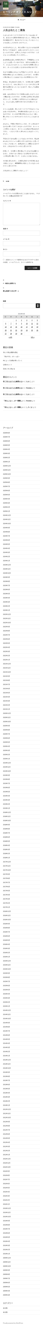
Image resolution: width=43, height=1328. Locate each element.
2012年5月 (6, 1138)
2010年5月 (6, 1237)
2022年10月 (7, 622)
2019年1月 (6, 808)
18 (32, 327)
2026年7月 (6, 437)
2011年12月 (7, 1159)
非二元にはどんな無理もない (13, 381)
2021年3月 (6, 701)
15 (16, 327)
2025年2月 (6, 507)
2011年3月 (6, 1196)
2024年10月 (7, 523)
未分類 (7, 181)
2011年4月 (6, 1192)
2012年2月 (6, 1150)
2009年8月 (6, 1274)
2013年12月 (7, 1060)
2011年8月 (6, 1175)
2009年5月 (6, 1287)
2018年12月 (7, 812)
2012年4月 (6, 1142)
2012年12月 (7, 1109)
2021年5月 (6, 693)
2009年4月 (6, 1291)
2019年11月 (7, 767)
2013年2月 (6, 1101)
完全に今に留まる (9, 369)
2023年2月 (6, 606)
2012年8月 (6, 1126)
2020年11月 (7, 717)
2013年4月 (6, 1093)
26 (37, 330)
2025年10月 (7, 474)
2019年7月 (6, 783)
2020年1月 (6, 759)
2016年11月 (7, 915)
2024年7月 (6, 536)
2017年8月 (6, 878)
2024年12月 (7, 515)
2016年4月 (6, 944)
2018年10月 (7, 820)
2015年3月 (6, 998)
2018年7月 (6, 833)
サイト (5, 249)
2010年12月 (7, 1208)
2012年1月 (6, 1154)
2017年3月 (6, 899)
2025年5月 (6, 495)
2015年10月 (7, 969)
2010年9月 (6, 1221)
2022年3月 (6, 651)
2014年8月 (6, 1027)
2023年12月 (7, 565)
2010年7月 (6, 1229)
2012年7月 (6, 1130)
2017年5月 (6, 890)
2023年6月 (6, 589)
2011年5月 (6, 1188)
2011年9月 (6, 1171)
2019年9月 (6, 775)
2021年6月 (6, 688)
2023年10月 (7, 573)
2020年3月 (6, 750)
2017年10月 (7, 870)
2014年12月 (7, 1010)
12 (37, 323)
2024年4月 (6, 548)
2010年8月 (6, 1225)
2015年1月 (6, 1006)
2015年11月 (7, 965)
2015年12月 (7, 961)
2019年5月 (6, 792)
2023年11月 (7, 569)
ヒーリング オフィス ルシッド (20, 11)
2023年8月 (6, 581)
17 (27, 327)
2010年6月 (6, 1233)
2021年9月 (6, 676)
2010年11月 (7, 1212)
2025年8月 (6, 482)
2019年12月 (7, 763)
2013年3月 (6, 1097)
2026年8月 (6, 433)
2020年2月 (6, 754)
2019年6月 (6, 787)
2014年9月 (6, 1023)
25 (32, 330)
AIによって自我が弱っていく (12, 360)
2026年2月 (6, 457)
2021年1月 (6, 709)
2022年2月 (6, 655)
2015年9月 (6, 973)
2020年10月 (7, 721)
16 (21, 327)
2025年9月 (6, 478)
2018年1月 (6, 857)
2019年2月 (6, 804)
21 (11, 330)
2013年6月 (6, 1084)
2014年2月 (6, 1051)
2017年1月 (6, 907)
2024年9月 (6, 528)
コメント (7, 201)
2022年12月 (7, 614)
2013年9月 (6, 1072)
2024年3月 (6, 552)
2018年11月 (7, 816)
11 (32, 323)
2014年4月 (6, 1043)
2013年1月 (6, 1105)
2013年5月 (6, 1089)
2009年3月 (6, 1295)
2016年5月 (6, 940)
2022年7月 (6, 635)
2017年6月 (6, 886)
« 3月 (10, 337)
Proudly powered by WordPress (13, 1323)
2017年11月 (7, 866)
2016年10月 (7, 919)
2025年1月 (6, 511)
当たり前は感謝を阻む (10, 352)
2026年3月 (6, 453)
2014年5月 (6, 1039)
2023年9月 (6, 577)
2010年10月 (7, 1216)
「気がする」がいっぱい (11, 356)
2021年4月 (6, 697)
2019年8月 (6, 779)
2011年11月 (6, 1163)
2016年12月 (7, 911)
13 (5, 327)
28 (11, 333)
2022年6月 (6, 639)
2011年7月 (6, 1179)
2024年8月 (6, 532)
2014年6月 (6, 1035)
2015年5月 (6, 990)
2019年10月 (7, 771)
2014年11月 (7, 1014)
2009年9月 (6, 1270)
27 (5, 333)
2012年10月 (7, 1117)
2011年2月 (6, 1200)
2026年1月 (6, 462)
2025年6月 (6, 490)
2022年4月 (6, 647)
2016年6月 (6, 936)
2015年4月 (6, 994)
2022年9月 (6, 626)
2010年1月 (6, 1254)
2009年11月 (7, 1262)
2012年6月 (6, 1134)
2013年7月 (6, 1080)
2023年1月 (6, 610)
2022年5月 (6, 643)
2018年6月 (6, 837)
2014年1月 (6, 1056)
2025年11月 (7, 470)
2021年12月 (7, 664)
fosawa (17, 27)
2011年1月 (6, 1204)
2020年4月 (6, 746)
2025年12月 (7, 466)
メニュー (22, 19)
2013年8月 (6, 1076)
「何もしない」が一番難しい (13, 401)
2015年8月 (6, 977)
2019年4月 (6, 796)
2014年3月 (6, 1047)
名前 (5, 229)
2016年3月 (6, 948)
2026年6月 (6, 441)
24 (27, 330)
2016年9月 (6, 924)
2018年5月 (6, 841)
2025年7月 (6, 486)
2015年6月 (6, 985)
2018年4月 (6, 845)
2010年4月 (6, 1241)
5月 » (32, 337)
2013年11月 (7, 1064)
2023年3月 (6, 602)
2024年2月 (6, 556)
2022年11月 (7, 618)
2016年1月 (6, 957)
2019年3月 (6, 800)
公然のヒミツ (7, 364)
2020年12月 (7, 713)
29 (16, 333)
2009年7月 (6, 1278)
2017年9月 (6, 874)
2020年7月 (6, 734)
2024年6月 (6, 540)
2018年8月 (6, 829)
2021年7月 (6, 684)
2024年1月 (6, 561)
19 (37, 327)
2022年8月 (6, 631)
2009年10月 (7, 1266)
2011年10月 (7, 1167)
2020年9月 (6, 726)
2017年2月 (6, 903)
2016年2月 (6, 952)
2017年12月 (7, 862)
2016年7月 (6, 932)
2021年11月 (7, 668)
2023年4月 (6, 598)
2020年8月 (6, 730)
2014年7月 (6, 1031)
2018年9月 (6, 825)
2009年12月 (7, 1258)
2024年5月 (6, 544)
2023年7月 (6, 585)
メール (6, 239)
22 (16, 330)
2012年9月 (6, 1122)
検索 (4, 301)
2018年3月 (6, 849)
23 (21, 330)
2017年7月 (6, 882)
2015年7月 (6, 981)
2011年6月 (6, 1183)
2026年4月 (6, 449)
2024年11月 (7, 519)
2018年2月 (6, 853)
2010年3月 (6, 1245)
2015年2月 (6, 1002)
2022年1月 (6, 660)
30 (21, 333)
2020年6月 (6, 738)
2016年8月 (6, 928)
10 (27, 323)
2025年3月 (6, 503)
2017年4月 (6, 895)
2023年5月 (6, 593)
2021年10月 (7, 672)
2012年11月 (7, 1113)
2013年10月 (7, 1068)
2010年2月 (6, 1249)
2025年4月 (6, 499)
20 (5, 330)
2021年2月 (6, 705)
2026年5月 (6, 445)
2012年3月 (6, 1146)
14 (11, 327)
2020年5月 (6, 742)
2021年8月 (6, 680)
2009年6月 (6, 1282)
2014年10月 (7, 1018)
